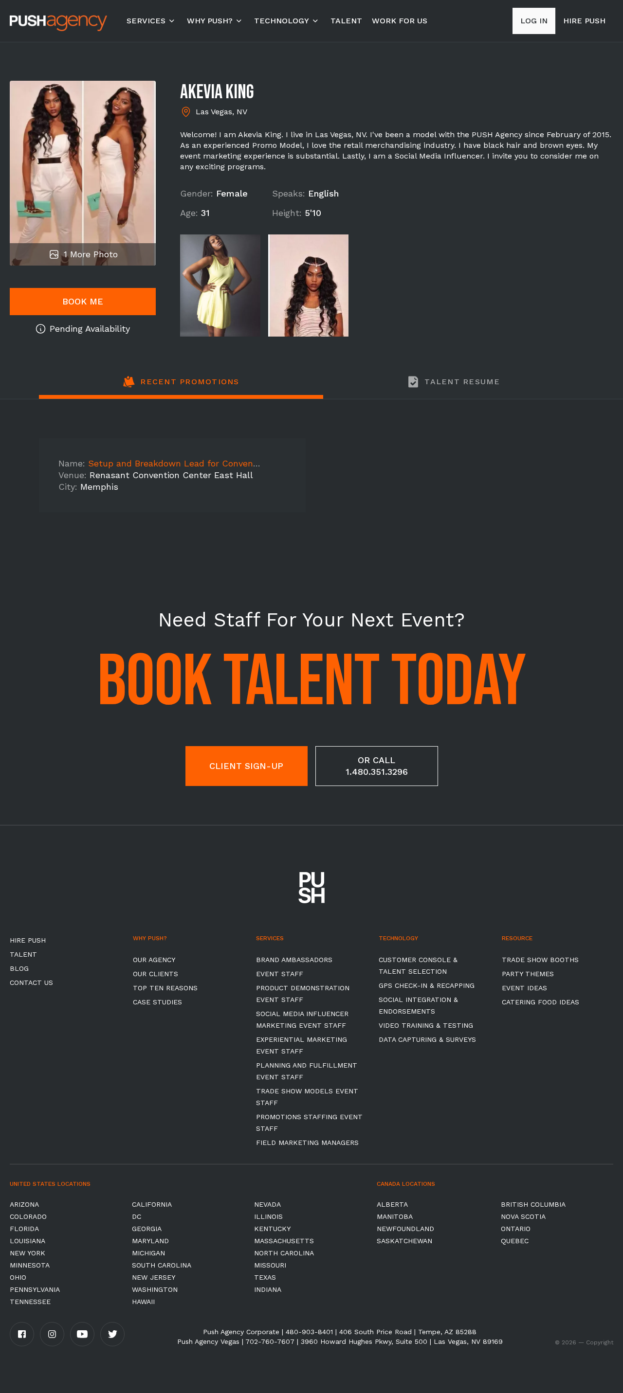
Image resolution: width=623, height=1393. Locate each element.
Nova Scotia (523, 1216)
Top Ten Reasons (165, 988)
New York (27, 1253)
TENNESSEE (30, 1301)
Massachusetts (284, 1241)
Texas (265, 1277)
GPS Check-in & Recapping (427, 985)
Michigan (148, 1253)
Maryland (150, 1241)
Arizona (24, 1204)
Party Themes (528, 974)
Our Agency (154, 960)
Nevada (267, 1204)
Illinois (268, 1216)
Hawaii (143, 1301)
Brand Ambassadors (294, 960)
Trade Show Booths (540, 960)
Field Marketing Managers (307, 1142)
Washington (155, 1289)
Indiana (267, 1289)
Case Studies (157, 1002)
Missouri (270, 1265)
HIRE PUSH (28, 940)
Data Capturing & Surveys (427, 1039)
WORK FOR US (399, 20)
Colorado (28, 1216)
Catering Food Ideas (540, 1002)
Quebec (515, 1241)
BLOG (19, 968)
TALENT (346, 20)
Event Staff (279, 974)
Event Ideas (524, 988)
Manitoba (395, 1216)
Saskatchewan (404, 1241)
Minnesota (30, 1265)
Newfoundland (405, 1228)
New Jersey (153, 1277)
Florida (24, 1228)
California (152, 1204)
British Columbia (533, 1204)
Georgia (147, 1228)
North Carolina (284, 1253)
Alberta (392, 1204)
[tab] (181, 387)
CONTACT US (31, 982)
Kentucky (272, 1228)
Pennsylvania (35, 1289)
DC (136, 1216)
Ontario (516, 1228)
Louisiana (27, 1241)
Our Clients (155, 974)
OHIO (18, 1277)
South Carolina (161, 1265)
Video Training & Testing (426, 1025)
